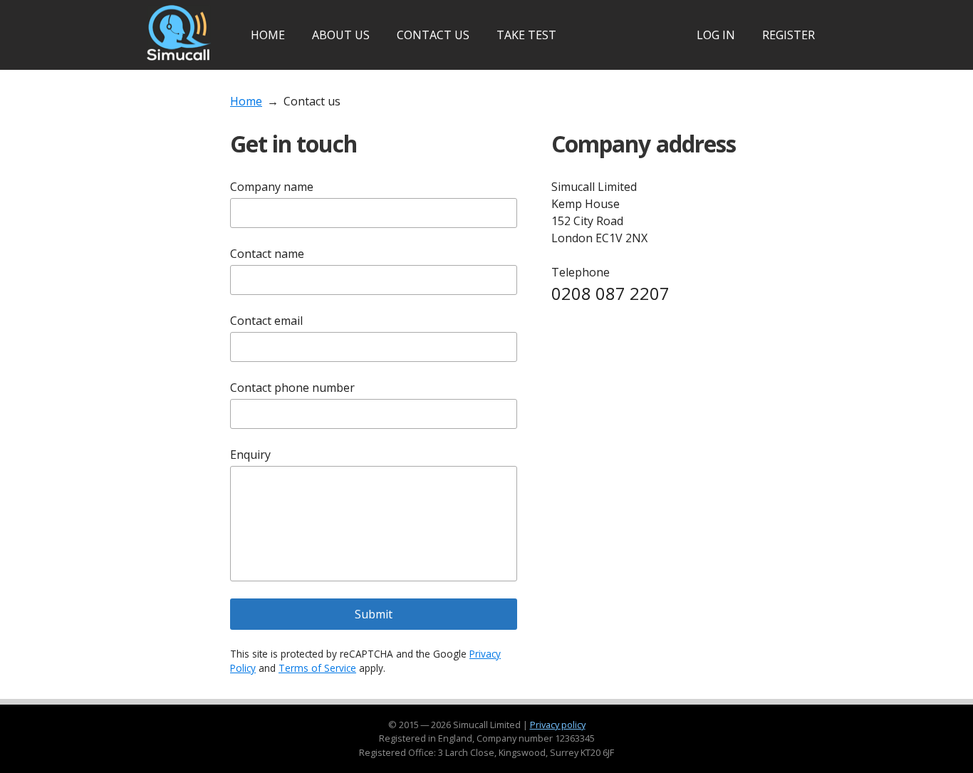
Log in (716, 35)
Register (788, 35)
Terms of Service (317, 668)
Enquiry (250, 454)
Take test (526, 35)
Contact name (267, 253)
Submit (373, 614)
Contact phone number (292, 387)
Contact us (433, 35)
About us (341, 35)
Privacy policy (558, 724)
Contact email (266, 320)
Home (268, 35)
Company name (271, 186)
